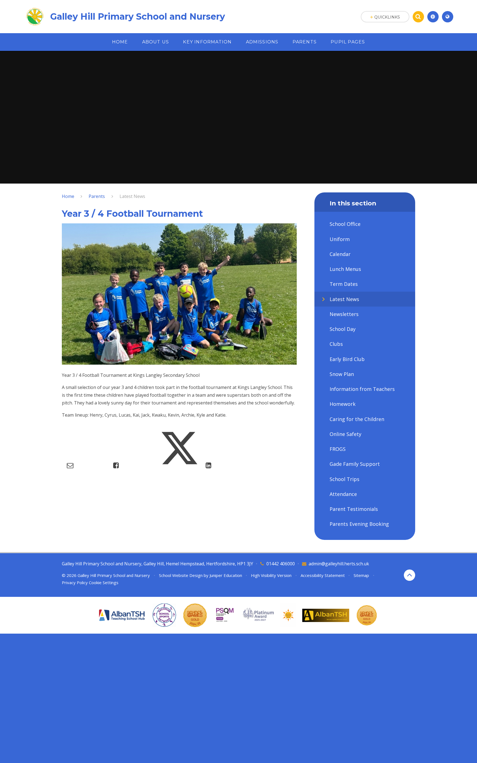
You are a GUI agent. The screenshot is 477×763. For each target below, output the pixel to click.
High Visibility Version (271, 575)
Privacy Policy (75, 582)
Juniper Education (226, 575)
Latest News (132, 196)
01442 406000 (280, 564)
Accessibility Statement (323, 575)
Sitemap (361, 575)
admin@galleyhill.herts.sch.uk (339, 564)
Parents (97, 196)
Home (68, 196)
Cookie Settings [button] (103, 582)
